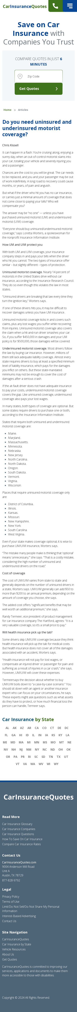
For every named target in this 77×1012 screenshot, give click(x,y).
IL (33, 735)
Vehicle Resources (14, 949)
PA (15, 757)
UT (66, 757)
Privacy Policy (10, 897)
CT (52, 728)
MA (21, 742)
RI (29, 757)
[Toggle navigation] (70, 6)
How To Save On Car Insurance (22, 839)
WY (56, 764)
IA (46, 735)
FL (6, 735)
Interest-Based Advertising (19, 916)
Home (7, 110)
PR (23, 757)
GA (13, 735)
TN (51, 757)
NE (69, 742)
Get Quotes (29, 88)
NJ (21, 750)
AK (14, 728)
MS (45, 742)
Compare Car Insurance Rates (21, 844)
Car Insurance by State (16, 944)
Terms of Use (10, 902)
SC (36, 757)
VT (18, 764)
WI (48, 764)
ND (52, 750)
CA (37, 728)
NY (37, 750)
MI (29, 742)
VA (25, 764)
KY (60, 735)
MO (53, 742)
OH (60, 750)
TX (59, 757)
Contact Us (9, 921)
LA (67, 735)
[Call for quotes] (56, 6)
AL (7, 728)
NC (45, 750)
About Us (8, 954)
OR (8, 757)
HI (20, 735)
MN (36, 742)
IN (40, 735)
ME (5, 742)
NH (13, 750)
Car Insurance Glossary (17, 824)
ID (27, 735)
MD (13, 742)
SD (43, 757)
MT (61, 742)
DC (67, 728)
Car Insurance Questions (18, 834)
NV (6, 750)
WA (32, 764)
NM (28, 750)
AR (29, 728)
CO (44, 728)
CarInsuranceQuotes (15, 939)
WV (41, 764)
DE (59, 728)
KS (53, 735)
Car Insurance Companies (18, 829)
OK (68, 750)
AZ (22, 728)
